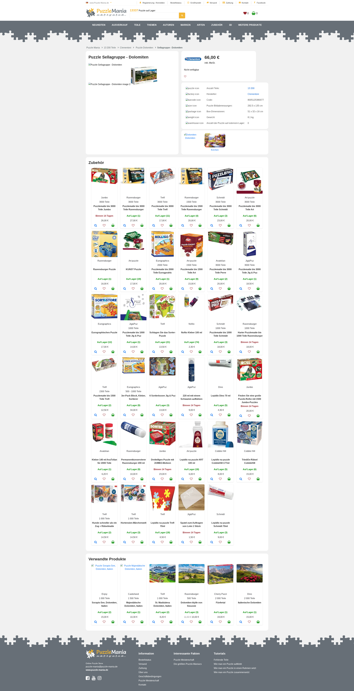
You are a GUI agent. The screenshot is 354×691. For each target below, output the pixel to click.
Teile (137, 25)
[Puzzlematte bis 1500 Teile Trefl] (95, 415)
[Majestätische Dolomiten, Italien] (124, 622)
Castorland (133, 594)
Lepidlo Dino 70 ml (220, 396)
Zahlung (229, 3)
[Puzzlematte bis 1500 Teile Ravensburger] (182, 226)
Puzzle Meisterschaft (149, 680)
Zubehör (216, 25)
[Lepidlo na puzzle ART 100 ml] (182, 479)
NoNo (191, 324)
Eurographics (162, 261)
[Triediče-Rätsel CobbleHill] (241, 479)
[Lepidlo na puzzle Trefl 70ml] (153, 542)
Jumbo (104, 197)
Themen (152, 25)
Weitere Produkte (250, 25)
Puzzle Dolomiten (144, 47)
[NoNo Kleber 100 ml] (182, 352)
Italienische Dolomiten (249, 602)
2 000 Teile (220, 598)
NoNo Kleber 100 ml (191, 332)
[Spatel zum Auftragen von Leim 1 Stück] (182, 542)
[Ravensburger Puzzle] (95, 289)
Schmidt (221, 197)
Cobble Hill (220, 451)
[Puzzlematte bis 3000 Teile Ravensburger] (124, 226)
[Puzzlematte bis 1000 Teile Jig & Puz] (124, 352)
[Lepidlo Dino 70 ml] (211, 415)
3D (230, 25)
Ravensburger (133, 197)
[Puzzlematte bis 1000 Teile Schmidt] (211, 352)
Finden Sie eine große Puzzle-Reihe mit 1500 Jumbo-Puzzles (249, 399)
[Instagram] (99, 679)
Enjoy (104, 594)
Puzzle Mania (93, 47)
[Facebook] (87, 679)
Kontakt (245, 3)
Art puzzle (250, 197)
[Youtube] (93, 679)
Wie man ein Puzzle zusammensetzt (231, 672)
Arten (201, 25)
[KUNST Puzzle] (124, 289)
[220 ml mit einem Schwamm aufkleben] (182, 415)
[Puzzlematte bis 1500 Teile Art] (182, 289)
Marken (186, 25)
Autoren (168, 25)
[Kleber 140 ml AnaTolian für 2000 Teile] (95, 479)
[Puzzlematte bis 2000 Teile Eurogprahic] (153, 289)
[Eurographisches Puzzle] (95, 352)
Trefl (162, 197)
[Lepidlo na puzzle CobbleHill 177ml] (211, 479)
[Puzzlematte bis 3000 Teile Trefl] (153, 226)
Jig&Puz (249, 261)
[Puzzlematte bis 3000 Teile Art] (241, 226)
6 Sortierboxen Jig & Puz (162, 396)
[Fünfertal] (211, 622)
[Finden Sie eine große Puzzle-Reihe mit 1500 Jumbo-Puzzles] (241, 416)
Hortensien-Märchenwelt (133, 523)
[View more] (104, 183)
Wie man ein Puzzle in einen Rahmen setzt (235, 668)
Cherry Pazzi (220, 594)
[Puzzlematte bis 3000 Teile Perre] (211, 289)
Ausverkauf (120, 25)
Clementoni (125, 47)
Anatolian (220, 261)
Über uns (143, 672)
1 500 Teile (133, 598)
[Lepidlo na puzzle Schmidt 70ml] (211, 542)
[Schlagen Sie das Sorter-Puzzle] (153, 352)
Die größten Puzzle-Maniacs (188, 664)
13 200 (251, 88)
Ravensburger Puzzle (104, 269)
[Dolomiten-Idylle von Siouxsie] (182, 622)
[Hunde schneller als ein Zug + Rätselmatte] (95, 542)
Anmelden (160, 3)
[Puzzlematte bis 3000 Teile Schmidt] (211, 226)
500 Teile (191, 598)
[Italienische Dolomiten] (241, 622)
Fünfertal (220, 602)
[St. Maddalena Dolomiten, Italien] (153, 622)
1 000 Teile (104, 518)
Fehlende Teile (221, 660)
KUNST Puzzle (133, 269)
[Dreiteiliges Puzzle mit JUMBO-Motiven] (153, 479)
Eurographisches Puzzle (104, 332)
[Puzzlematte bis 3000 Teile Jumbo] (95, 226)
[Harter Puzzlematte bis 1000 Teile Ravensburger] (241, 352)
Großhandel (195, 3)
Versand (213, 3)
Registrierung (148, 3)
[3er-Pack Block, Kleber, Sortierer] (124, 415)
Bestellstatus (175, 3)
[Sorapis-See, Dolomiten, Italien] (95, 622)
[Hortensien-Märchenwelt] (124, 542)
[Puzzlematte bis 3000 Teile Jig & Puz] (241, 289)
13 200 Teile (110, 47)
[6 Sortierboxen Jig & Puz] (153, 415)
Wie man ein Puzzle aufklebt (228, 664)
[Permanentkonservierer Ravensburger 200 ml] (124, 479)
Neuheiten (98, 25)
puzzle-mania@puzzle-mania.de (102, 666)
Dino (220, 387)
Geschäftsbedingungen (150, 676)
